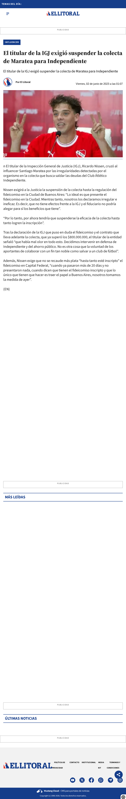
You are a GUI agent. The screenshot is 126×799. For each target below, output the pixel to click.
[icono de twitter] (82, 780)
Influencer (12, 42)
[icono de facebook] (91, 780)
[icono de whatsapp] (100, 780)
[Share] (119, 775)
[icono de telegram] (110, 780)
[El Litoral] (63, 14)
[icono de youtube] (72, 780)
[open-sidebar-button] (8, 14)
